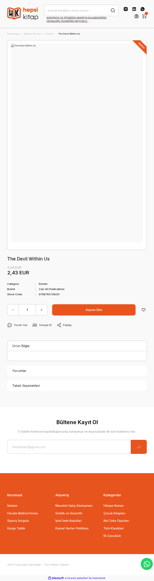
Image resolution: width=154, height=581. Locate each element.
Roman (43, 283)
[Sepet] (144, 16)
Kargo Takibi (16, 528)
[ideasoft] (56, 578)
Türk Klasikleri (113, 528)
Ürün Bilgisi (20, 346)
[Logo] (23, 13)
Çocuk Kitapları (114, 513)
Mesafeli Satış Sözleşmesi (73, 505)
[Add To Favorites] (143, 310)
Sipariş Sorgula (18, 520)
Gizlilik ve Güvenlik (68, 513)
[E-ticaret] (76, 578)
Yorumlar (19, 371)
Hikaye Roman (113, 505)
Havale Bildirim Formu (22, 513)
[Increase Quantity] (41, 309)
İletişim (12, 505)
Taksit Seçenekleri (26, 386)
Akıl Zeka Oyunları (116, 520)
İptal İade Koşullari (68, 520)
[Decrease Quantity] (13, 309)
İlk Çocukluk (112, 535)
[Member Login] (136, 16)
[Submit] (139, 447)
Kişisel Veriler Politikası (72, 528)
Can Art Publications (52, 289)
